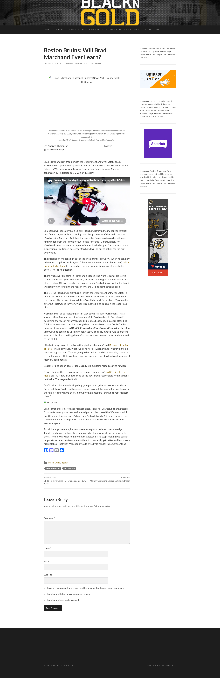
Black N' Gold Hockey (62, 665)
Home (46, 30)
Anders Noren (162, 665)
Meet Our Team (151, 30)
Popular (64, 463)
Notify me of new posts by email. (63, 599)
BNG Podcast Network (92, 30)
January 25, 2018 (52, 63)
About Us (59, 30)
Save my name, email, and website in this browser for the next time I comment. (85, 587)
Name (47, 548)
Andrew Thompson (74, 63)
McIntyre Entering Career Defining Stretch (110, 479)
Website (48, 574)
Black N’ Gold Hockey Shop (123, 30)
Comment (49, 518)
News (71, 30)
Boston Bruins (54, 463)
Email (47, 561)
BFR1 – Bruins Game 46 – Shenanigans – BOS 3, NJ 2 (65, 481)
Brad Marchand (53, 468)
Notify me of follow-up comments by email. (68, 593)
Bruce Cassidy (70, 468)
